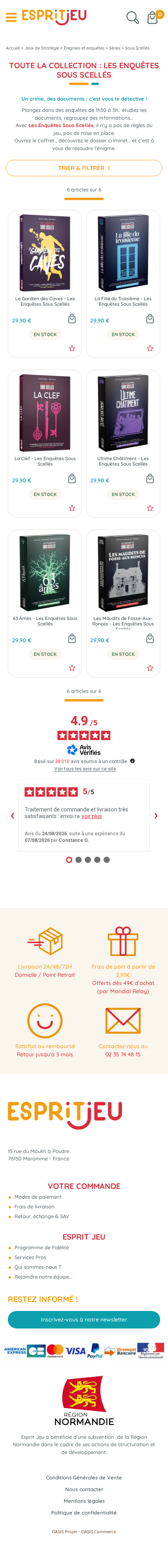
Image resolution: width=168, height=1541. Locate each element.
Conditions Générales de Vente (84, 1477)
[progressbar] (84, 199)
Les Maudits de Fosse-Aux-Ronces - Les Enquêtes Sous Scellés (123, 622)
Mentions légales (84, 1501)
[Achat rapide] (72, 319)
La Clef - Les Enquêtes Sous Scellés (45, 461)
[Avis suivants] (155, 815)
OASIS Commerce (98, 1531)
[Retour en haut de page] (152, 1517)
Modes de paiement (37, 1197)
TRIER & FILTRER (82, 168)
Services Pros (29, 1257)
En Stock (45, 334)
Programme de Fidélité (41, 1247)
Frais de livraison (34, 1206)
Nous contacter (84, 1489)
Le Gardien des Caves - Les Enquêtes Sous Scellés (45, 301)
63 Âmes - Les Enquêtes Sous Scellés (45, 621)
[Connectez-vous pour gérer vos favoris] (72, 348)
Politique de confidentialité (84, 1512)
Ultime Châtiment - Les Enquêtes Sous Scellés (123, 461)
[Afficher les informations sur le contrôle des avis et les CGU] (132, 761)
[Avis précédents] (12, 815)
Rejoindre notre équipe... (43, 1277)
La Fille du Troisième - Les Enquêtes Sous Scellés (123, 301)
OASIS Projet (64, 1531)
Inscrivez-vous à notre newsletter (84, 1319)
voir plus (92, 816)
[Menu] (11, 17)
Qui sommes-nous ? (37, 1267)
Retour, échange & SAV (41, 1216)
